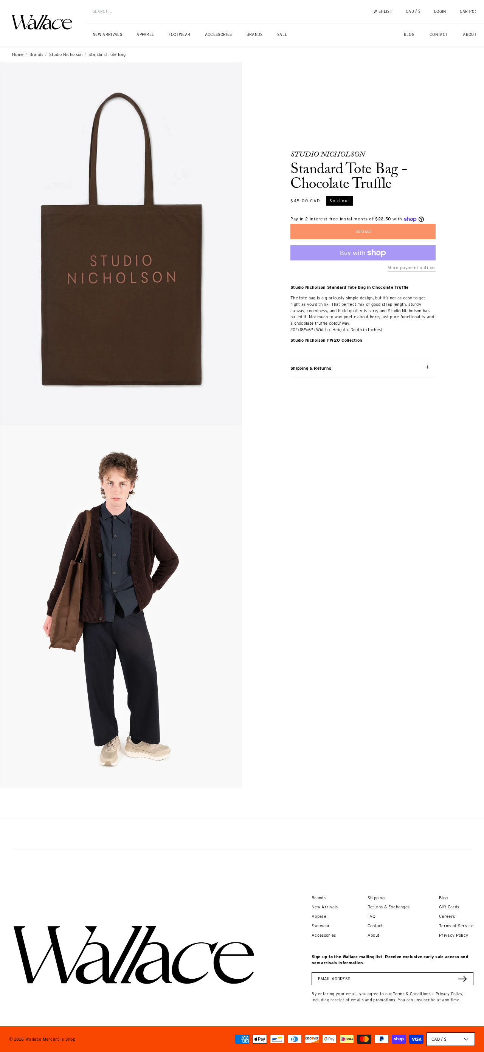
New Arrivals (325, 906)
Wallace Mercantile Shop (50, 1039)
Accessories (324, 935)
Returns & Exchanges (389, 906)
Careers (447, 916)
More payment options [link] (412, 267)
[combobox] (215, 11)
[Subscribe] (462, 979)
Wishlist (383, 11)
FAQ (372, 916)
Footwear (321, 925)
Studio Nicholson (66, 54)
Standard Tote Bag (107, 54)
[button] (468, 12)
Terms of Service (456, 925)
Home (17, 54)
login (444, 14)
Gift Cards (449, 906)
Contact (375, 925)
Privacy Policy (453, 935)
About (374, 935)
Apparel (319, 916)
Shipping (376, 897)
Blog (443, 897)
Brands (36, 54)
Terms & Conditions (412, 994)
